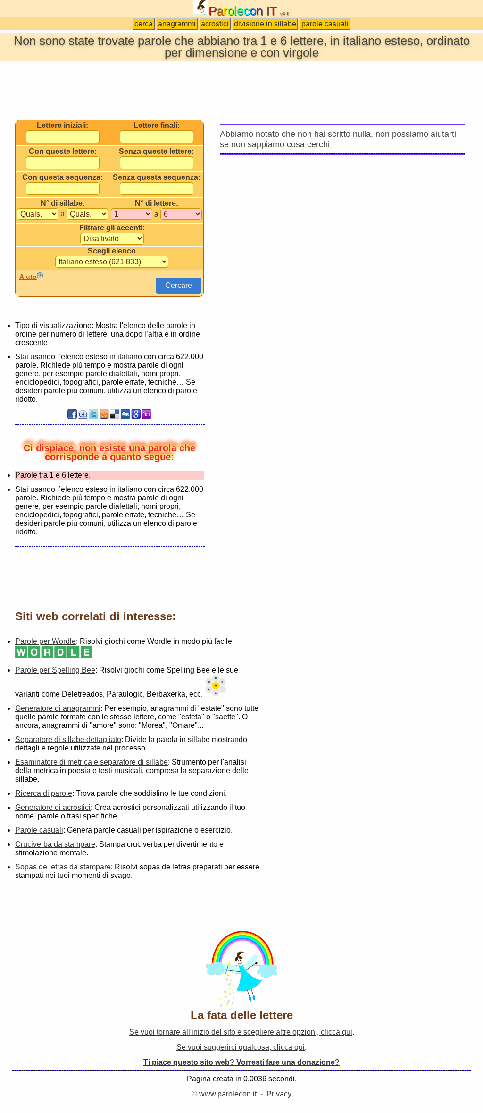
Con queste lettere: (63, 151)
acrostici (215, 24)
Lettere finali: (156, 125)
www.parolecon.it (228, 1094)
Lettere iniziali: (62, 125)
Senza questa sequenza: (156, 177)
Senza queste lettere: (156, 151)
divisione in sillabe (265, 24)
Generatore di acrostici (53, 807)
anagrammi (177, 24)
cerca (143, 24)
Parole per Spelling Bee (55, 670)
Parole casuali (39, 830)
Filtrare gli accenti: (112, 228)
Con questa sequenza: (62, 177)
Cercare (178, 285)
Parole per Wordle (45, 641)
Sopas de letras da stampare (63, 867)
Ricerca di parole (43, 793)
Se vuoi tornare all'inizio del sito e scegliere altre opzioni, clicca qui (240, 1032)
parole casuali (325, 24)
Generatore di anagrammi (57, 708)
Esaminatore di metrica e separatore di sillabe (91, 762)
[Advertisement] (241, 89)
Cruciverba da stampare (55, 844)
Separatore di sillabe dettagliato (68, 739)
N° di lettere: (156, 203)
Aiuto (28, 276)
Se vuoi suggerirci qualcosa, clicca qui (240, 1047)
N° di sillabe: (63, 203)
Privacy (278, 1094)
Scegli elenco (112, 251)
